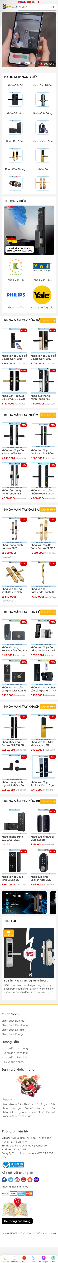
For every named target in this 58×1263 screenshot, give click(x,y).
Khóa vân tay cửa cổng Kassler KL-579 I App (14, 689)
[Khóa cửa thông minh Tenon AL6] (14, 475)
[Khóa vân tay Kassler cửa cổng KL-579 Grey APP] (14, 632)
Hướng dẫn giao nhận (15, 1057)
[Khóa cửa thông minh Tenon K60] (43, 381)
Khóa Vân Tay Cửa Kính (24, 801)
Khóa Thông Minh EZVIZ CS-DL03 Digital (12, 838)
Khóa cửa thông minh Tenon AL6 (11, 492)
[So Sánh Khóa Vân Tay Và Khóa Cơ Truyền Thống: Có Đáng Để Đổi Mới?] (29, 953)
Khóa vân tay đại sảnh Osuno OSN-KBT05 (12, 590)
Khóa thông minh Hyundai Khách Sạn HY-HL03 (13, 784)
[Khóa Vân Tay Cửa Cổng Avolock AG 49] (43, 632)
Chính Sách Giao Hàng (15, 1025)
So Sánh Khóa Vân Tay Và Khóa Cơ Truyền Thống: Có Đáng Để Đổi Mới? (26, 980)
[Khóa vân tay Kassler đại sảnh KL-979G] (43, 574)
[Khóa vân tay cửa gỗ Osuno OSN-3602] (43, 340)
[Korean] (34, 1)
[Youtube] (23, 1179)
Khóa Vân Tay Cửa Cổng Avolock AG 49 (43, 649)
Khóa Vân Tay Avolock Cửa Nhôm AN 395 (42, 452)
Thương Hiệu (15, 201)
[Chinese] (29, 1)
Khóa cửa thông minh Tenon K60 (40, 397)
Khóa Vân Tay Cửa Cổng (24, 612)
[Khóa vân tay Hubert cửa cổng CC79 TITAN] (43, 672)
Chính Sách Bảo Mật (13, 1020)
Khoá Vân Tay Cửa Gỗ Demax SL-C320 (13, 397)
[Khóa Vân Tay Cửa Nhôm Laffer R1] (14, 435)
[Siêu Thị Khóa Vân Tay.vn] (10, 6)
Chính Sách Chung (12, 1034)
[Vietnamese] (20, 1)
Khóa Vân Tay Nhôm (21, 415)
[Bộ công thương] (13, 1164)
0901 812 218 (19, 1149)
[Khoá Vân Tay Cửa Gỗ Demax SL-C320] (14, 381)
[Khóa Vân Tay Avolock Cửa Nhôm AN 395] (43, 435)
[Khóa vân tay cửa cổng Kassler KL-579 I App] (14, 672)
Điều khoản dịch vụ (13, 1061)
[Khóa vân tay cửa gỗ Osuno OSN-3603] (14, 340)
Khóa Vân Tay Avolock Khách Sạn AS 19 (42, 784)
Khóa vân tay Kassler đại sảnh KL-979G (43, 590)
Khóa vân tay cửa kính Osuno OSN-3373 (12, 878)
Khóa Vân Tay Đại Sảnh (24, 509)
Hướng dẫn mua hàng (15, 1048)
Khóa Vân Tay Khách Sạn (25, 706)
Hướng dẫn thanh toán (15, 1052)
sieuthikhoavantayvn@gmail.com (29, 1145)
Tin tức (10, 921)
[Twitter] (10, 1179)
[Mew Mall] (24, 902)
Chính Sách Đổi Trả (13, 1029)
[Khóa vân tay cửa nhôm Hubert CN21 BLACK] (43, 475)
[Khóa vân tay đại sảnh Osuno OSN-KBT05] (14, 574)
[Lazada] (36, 1179)
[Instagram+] (17, 1179)
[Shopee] (30, 1179)
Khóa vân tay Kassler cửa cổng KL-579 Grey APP (14, 649)
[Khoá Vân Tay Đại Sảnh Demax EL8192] (43, 530)
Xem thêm (47, 320)
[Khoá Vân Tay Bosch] (29, 230)
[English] (24, 1)
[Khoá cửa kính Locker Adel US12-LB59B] (43, 861)
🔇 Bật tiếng (47, 63)
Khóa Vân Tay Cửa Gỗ (22, 320)
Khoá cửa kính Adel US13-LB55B (42, 838)
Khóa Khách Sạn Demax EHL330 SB (13, 744)
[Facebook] (4, 1179)
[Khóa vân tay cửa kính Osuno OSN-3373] (14, 861)
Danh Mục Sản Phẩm (21, 77)
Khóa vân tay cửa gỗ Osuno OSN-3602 (43, 357)
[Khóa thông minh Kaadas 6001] (14, 530)
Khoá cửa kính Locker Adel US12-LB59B (41, 878)
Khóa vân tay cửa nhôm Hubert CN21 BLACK (42, 492)
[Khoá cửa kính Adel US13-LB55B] (43, 821)
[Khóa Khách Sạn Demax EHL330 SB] (14, 727)
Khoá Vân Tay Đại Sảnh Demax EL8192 (43, 547)
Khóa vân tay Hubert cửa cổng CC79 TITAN (43, 689)
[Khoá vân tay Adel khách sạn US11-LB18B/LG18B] (43, 727)
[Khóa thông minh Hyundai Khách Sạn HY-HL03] (14, 767)
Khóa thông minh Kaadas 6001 (12, 547)
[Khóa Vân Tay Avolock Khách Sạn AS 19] (43, 767)
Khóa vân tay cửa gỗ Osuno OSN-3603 (14, 357)
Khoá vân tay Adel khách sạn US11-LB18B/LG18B (42, 744)
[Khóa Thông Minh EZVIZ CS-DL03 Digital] (14, 821)
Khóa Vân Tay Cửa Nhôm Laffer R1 (13, 452)
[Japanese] (38, 1)
